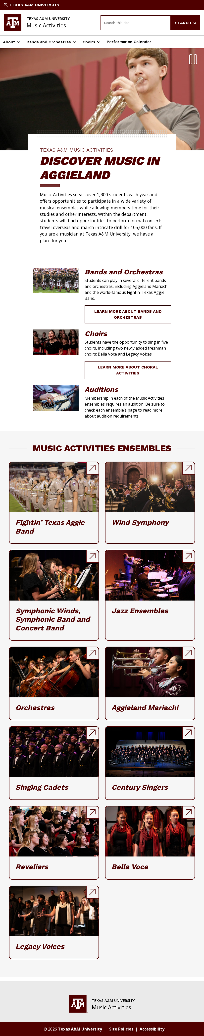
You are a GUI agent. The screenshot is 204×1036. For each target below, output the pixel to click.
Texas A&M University (34, 4)
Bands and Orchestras (49, 42)
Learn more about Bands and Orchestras (127, 314)
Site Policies (121, 1029)
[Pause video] (193, 59)
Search (184, 22)
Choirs (89, 42)
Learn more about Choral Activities (128, 370)
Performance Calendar (129, 41)
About (9, 42)
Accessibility (152, 1029)
